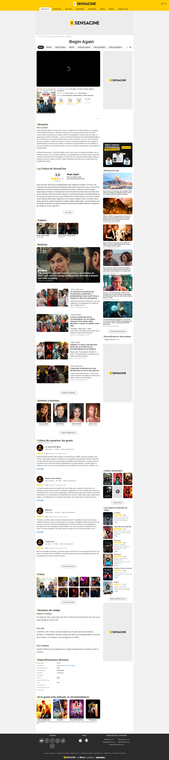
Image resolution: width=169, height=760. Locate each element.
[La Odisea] (108, 518)
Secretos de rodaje (49, 610)
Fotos (41, 574)
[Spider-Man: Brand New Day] (108, 532)
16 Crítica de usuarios (68, 566)
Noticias (68, 9)
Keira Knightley (67, 95)
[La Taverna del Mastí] (40, 447)
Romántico (60, 91)
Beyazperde (107, 742)
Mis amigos (87, 98)
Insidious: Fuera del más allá (123, 568)
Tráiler (116, 522)
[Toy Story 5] (108, 560)
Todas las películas (50, 36)
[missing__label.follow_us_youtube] (41, 741)
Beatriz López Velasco (53, 478)
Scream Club (123, 9)
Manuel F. (48, 510)
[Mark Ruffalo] (60, 412)
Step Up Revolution (76, 720)
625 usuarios (49, 449)
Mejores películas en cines (117, 598)
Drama (86, 89)
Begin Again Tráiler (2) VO (66, 235)
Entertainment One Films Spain (66, 665)
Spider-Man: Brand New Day (122, 526)
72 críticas (57, 449)
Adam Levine (93, 423)
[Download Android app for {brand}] (87, 740)
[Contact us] (52, 746)
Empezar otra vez (112, 339)
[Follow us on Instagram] (57, 741)
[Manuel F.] (40, 511)
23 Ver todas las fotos (68, 602)
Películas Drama (60, 36)
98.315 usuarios (49, 480)
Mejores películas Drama (73, 721)
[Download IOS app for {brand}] (81, 740)
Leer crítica (68, 212)
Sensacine (78, 98)
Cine (44, 36)
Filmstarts (121, 739)
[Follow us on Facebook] (47, 741)
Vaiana (116, 582)
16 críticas (56, 544)
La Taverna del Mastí (52, 447)
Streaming (80, 9)
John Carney (69, 93)
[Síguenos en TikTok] (63, 741)
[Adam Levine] (93, 412)
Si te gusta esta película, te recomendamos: (64, 696)
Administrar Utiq (98, 753)
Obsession (117, 540)
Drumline (60, 720)
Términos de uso (74, 753)
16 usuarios (48, 544)
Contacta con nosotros (63, 753)
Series (111, 9)
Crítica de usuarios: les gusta (55, 440)
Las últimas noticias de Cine (118, 331)
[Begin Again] (46, 100)
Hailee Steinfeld (88, 95)
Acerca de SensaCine (49, 753)
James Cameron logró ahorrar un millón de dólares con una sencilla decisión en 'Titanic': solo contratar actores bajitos (117, 244)
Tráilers (42, 220)
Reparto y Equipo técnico (68, 432)
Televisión (92, 9)
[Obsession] (108, 546)
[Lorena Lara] (40, 542)
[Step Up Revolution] (76, 709)
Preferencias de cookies (119, 753)
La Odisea (117, 513)
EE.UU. (59, 663)
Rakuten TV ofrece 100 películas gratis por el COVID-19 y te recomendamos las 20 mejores (83, 347)
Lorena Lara (49, 541)
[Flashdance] (93, 709)
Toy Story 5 (117, 554)
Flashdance (93, 720)
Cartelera (57, 9)
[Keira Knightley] (44, 412)
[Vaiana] (108, 587)
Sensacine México (114, 744)
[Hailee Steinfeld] (76, 412)
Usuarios (70, 98)
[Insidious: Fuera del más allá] (108, 574)
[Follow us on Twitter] (52, 741)
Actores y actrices (48, 400)
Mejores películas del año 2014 (57, 721)
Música (91, 89)
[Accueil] (84, 3)
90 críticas (58, 512)
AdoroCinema (122, 742)
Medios (61, 98)
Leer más (40, 469)
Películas (45, 9)
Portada (39, 36)
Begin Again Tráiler (43, 235)
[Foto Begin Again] (47, 587)
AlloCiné (106, 739)
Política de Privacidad (87, 753)
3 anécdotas (60, 673)
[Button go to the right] (130, 47)
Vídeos (102, 9)
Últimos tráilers (117, 502)
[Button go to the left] (127, 47)
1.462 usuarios (49, 512)
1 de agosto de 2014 (63, 89)
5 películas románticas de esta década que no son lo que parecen (84, 370)
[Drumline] (60, 709)
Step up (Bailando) (43, 720)
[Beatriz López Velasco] (40, 479)
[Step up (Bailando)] (44, 709)
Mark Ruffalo (78, 95)
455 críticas (59, 480)
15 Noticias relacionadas (68, 392)
